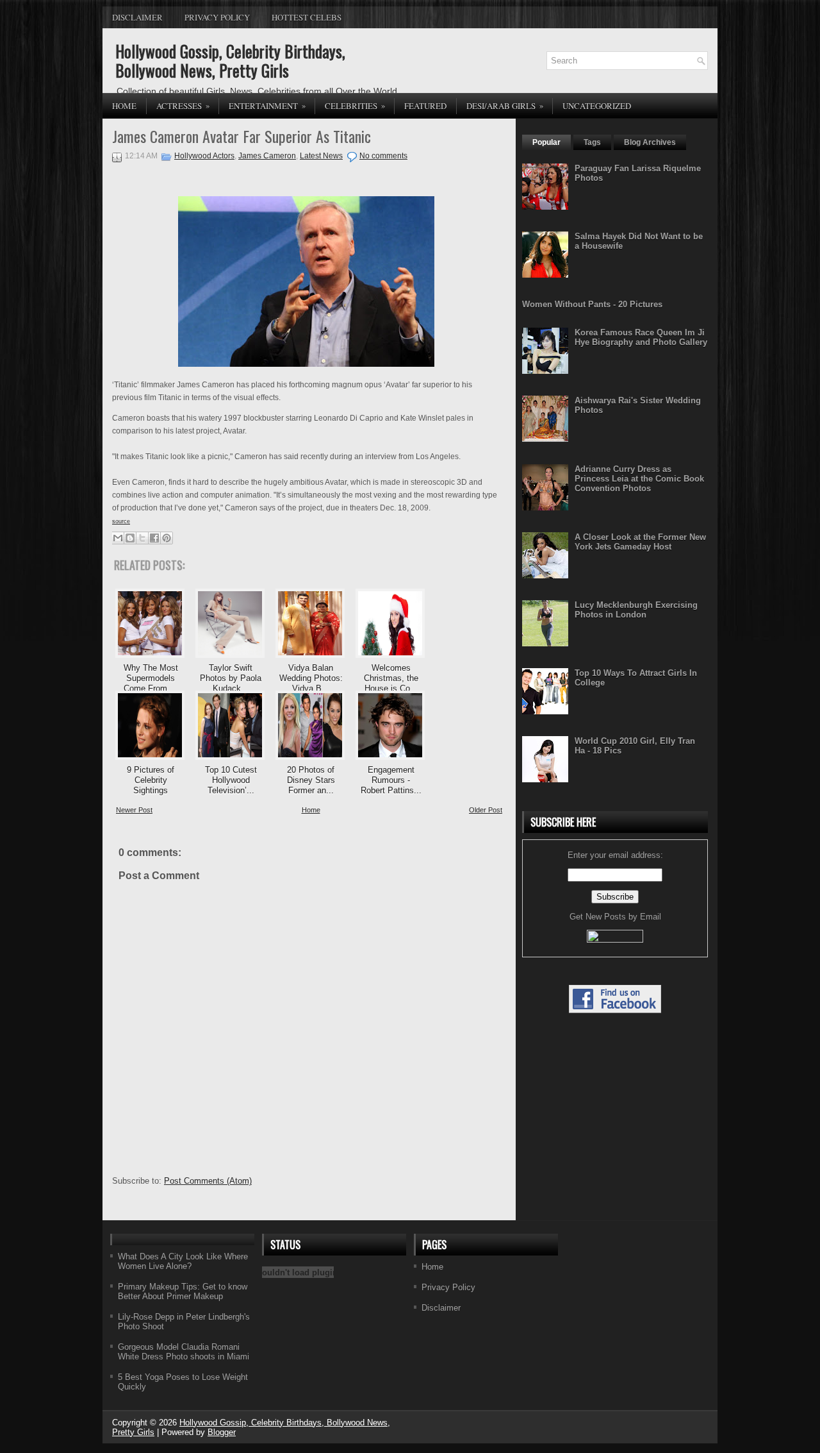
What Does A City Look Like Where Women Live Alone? (183, 1261)
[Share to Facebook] (154, 538)
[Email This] (117, 538)
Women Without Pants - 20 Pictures (592, 304)
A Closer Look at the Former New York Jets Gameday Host (640, 541)
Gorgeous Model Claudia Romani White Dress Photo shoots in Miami (183, 1351)
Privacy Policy (217, 17)
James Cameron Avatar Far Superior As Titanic (241, 136)
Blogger (222, 1432)
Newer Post (134, 810)
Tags (592, 142)
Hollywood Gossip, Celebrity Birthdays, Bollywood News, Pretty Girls (230, 60)
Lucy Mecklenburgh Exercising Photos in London (636, 609)
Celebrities (355, 105)
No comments (383, 155)
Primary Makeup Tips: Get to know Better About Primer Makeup (182, 1291)
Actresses (183, 105)
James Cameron (267, 155)
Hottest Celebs (306, 17)
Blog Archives (650, 142)
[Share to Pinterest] (166, 538)
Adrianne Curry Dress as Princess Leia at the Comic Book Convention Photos (639, 478)
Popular (546, 142)
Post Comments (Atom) (208, 1181)
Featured (425, 106)
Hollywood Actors (204, 155)
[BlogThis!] (130, 538)
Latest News (321, 155)
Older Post (485, 810)
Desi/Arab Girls (505, 105)
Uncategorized (596, 106)
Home (124, 106)
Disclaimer (137, 17)
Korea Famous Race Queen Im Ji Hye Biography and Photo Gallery (641, 337)
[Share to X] (142, 538)
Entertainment (267, 105)
